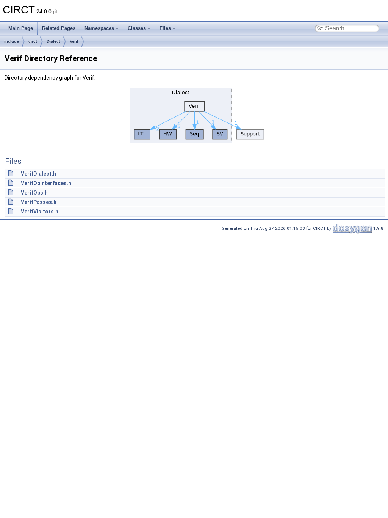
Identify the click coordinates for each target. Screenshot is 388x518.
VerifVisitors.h (39, 212)
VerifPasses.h (38, 202)
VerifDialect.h (38, 174)
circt (32, 41)
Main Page (20, 28)
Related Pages (58, 28)
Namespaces (99, 28)
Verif (74, 41)
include (11, 41)
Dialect (53, 41)
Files (165, 28)
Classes (137, 28)
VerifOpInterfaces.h (46, 183)
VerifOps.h (34, 193)
